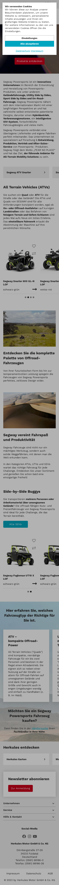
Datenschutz (23, 50)
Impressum (37, 50)
